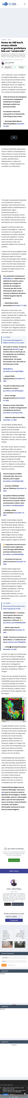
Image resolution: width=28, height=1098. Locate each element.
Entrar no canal (14, 860)
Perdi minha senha (11, 965)
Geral (9, 39)
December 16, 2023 (10, 649)
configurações (18, 1091)
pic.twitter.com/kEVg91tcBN (13, 481)
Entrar (4, 965)
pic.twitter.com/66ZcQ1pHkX (13, 505)
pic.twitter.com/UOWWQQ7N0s (14, 623)
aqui (3, 792)
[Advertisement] (14, 23)
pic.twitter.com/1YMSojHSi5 (15, 642)
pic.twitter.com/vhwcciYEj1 (13, 413)
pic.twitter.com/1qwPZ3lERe (13, 371)
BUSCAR (15, 920)
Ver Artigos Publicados (18, 904)
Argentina (4, 39)
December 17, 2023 (19, 305)
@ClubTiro (16, 349)
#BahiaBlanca (8, 278)
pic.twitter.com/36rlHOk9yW (13, 554)
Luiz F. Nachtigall (9, 62)
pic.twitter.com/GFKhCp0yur (13, 391)
